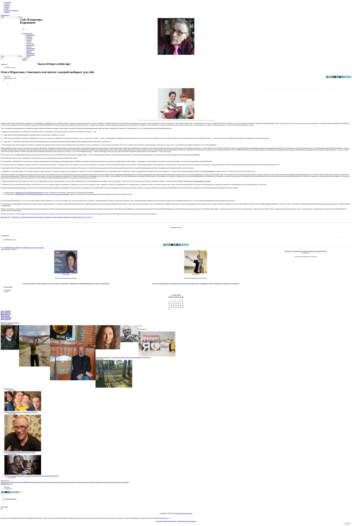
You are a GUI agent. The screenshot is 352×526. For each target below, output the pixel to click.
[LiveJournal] (340, 77)
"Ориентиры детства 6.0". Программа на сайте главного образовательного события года (123, 357)
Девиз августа (8, 389)
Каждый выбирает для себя (201, 181)
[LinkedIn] (337, 77)
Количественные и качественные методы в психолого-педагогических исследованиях (42, 194)
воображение (30, 35)
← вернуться (5, 235)
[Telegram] (350, 77)
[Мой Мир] (332, 77)
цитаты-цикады (108, 482)
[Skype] (347, 77)
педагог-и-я (73, 482)
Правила (7, 12)
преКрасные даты (82, 482)
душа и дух (29, 43)
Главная (6, 4)
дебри (28, 56)
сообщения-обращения (96, 482)
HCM (24, 60)
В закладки (7, 2)
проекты (29, 40)
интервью (29, 38)
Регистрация (8, 287)
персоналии (30, 50)
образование (30, 53)
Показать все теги (6, 484)
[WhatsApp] (345, 77)
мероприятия (30, 55)
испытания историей (62, 482)
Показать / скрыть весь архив (10, 322)
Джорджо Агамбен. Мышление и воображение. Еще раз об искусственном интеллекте (31, 476)
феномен (29, 37)
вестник (28, 47)
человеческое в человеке (121, 482)
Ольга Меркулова (17, 247)
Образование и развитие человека (33, 247)
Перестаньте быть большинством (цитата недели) (19, 452)
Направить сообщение (11, 10)
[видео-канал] (2, 59)
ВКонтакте (48, 123)
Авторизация (5, 15)
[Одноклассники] (330, 77)
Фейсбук (40, 123)
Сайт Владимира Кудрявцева (183, 513)
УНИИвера (7, 247)
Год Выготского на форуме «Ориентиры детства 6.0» (21, 412)
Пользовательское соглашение (186, 521)
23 (182, 305)
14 (178, 303)
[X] (335, 77)
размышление (30, 48)
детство (28, 42)
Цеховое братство (35, 482)
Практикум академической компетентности (29, 192)
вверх (347, 523)
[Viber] (342, 77)
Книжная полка (28, 33)
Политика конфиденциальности (166, 521)
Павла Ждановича (208, 171)
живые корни (30, 45)
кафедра (28, 51)
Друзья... (7, 7)
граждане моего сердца (48, 482)
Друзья (25, 58)
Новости (7, 5)
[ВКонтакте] (327, 77)
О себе (6, 9)
